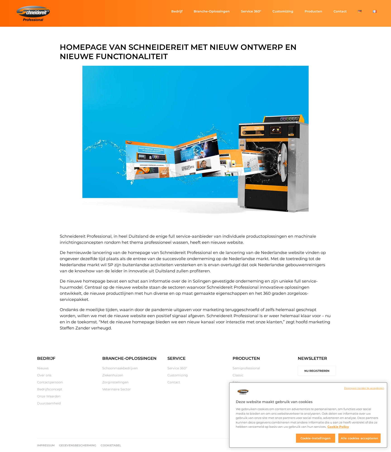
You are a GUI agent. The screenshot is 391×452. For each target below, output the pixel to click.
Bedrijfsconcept (49, 389)
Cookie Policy (338, 426)
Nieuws (43, 368)
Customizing (282, 11)
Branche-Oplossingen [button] (212, 11)
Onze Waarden (48, 396)
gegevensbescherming (77, 445)
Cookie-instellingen (315, 438)
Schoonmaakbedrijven (120, 368)
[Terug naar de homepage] (33, 13)
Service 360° (251, 11)
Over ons (44, 375)
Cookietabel (111, 445)
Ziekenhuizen (112, 375)
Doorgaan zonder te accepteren (364, 388)
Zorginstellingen (115, 382)
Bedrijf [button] (176, 11)
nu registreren (316, 370)
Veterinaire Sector (116, 389)
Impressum (46, 445)
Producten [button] (313, 11)
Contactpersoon (50, 382)
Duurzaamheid (49, 403)
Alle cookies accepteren (359, 438)
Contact (340, 11)
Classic (238, 375)
